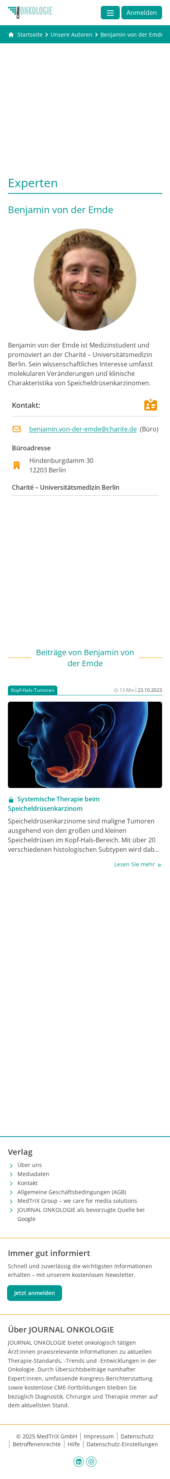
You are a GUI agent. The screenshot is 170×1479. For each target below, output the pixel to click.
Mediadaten (33, 1174)
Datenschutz (137, 1436)
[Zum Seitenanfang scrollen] (155, 1464)
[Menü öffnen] (110, 12)
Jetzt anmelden (34, 1293)
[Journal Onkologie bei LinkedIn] (78, 1461)
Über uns (29, 1165)
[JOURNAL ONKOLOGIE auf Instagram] (91, 1461)
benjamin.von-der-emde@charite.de (83, 429)
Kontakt (27, 1183)
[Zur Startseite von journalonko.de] (30, 12)
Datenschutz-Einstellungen (122, 1444)
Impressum (99, 1436)
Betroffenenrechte (37, 1444)
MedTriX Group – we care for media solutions (77, 1200)
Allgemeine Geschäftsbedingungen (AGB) (71, 1192)
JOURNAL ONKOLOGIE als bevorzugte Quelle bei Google (81, 1214)
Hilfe (74, 1444)
